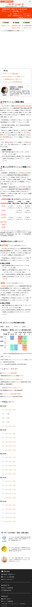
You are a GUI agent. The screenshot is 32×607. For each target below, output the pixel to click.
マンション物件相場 (8, 577)
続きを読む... (16, 95)
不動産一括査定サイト (9, 574)
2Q (9, 446)
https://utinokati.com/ (18, 359)
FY (8, 409)
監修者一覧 (6, 585)
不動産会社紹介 (7, 590)
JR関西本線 (14, 25)
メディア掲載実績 (8, 601)
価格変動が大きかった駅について (13, 79)
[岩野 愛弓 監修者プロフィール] (20, 89)
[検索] (2, 2)
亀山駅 (18, 28)
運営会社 (5, 596)
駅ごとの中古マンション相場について (13, 76)
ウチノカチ (7, 356)
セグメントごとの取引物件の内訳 (13, 82)
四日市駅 (26, 132)
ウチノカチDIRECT (8, 579)
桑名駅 (13, 28)
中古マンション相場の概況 (10, 73)
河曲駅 (3, 224)
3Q (9, 442)
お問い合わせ (7, 599)
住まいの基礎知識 (8, 588)
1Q (9, 426)
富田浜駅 (3, 215)
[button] (8, 326)
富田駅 (3, 210)
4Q (9, 437)
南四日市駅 (3, 222)
